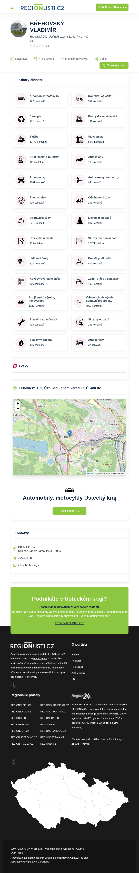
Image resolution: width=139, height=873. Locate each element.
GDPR (80, 848)
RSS (74, 679)
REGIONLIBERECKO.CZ (24, 737)
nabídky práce (24, 667)
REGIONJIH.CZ (19, 718)
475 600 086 (25, 558)
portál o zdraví (98, 739)
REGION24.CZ (48, 743)
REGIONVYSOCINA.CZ (53, 711)
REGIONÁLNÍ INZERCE (69, 623)
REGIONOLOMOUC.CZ (53, 731)
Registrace (120, 7)
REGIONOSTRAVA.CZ (52, 737)
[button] (69, 433)
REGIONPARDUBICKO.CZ (54, 705)
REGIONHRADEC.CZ (22, 743)
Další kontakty (68, 510)
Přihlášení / (107, 7)
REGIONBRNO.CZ (50, 718)
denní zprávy (40, 658)
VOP (13, 852)
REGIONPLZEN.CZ (21, 705)
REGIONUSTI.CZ (20, 731)
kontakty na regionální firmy (41, 663)
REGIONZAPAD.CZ (21, 711)
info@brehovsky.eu (29, 565)
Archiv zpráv (78, 672)
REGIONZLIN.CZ (49, 724)
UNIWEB (113, 713)
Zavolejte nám (116, 65)
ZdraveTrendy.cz (81, 743)
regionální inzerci (51, 672)
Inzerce (76, 654)
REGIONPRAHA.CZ (21, 724)
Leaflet (92, 473)
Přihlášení (77, 660)
